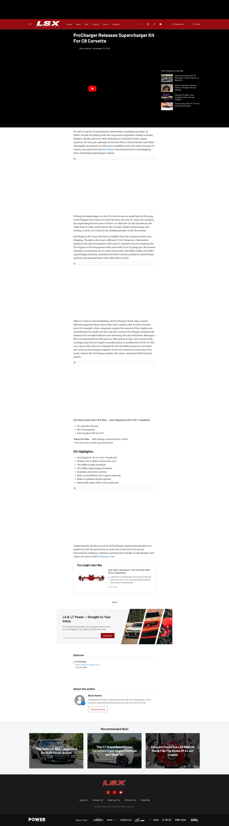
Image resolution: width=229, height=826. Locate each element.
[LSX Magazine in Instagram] (108, 792)
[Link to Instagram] (148, 24)
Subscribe (107, 635)
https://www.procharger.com (87, 665)
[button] (92, 89)
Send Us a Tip (114, 800)
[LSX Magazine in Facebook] (114, 792)
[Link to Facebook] (154, 24)
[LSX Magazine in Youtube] (121, 792)
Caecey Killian (113, 587)
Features (115, 24)
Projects (95, 24)
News (78, 24)
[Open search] (142, 24)
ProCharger (109, 149)
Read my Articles (98, 709)
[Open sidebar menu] (30, 24)
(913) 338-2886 (81, 667)
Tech (86, 24)
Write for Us (130, 800)
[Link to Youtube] (160, 24)
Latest (69, 24)
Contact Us (98, 800)
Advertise (145, 800)
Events (106, 24)
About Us (83, 800)
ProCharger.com (106, 556)
